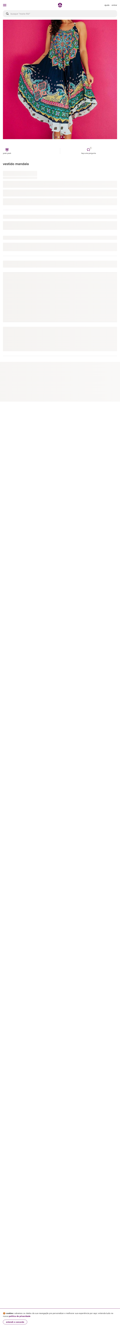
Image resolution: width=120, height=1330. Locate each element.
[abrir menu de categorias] (4, 5)
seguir (110, 281)
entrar (114, 5)
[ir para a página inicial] (60, 6)
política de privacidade (19, 1316)
